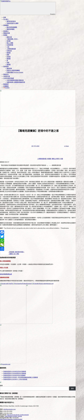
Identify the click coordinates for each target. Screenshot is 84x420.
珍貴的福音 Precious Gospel (15, 72)
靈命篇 (8, 64)
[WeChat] (38, 245)
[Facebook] (38, 232)
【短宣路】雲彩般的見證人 (16, 252)
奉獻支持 (6, 74)
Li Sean (66, 146)
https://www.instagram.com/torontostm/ (11, 419)
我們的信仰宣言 (11, 21)
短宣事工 (6, 31)
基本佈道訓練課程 (12, 27)
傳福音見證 (6, 33)
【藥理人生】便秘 (14, 254)
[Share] (38, 249)
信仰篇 (8, 41)
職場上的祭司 (56, 158)
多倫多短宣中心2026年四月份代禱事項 (14, 373)
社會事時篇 (10, 45)
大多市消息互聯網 (8, 78)
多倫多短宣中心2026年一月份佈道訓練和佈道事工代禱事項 (20, 377)
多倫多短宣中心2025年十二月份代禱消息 (15, 379)
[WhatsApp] (38, 241)
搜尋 (1, 385)
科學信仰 (9, 50)
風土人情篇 (10, 43)
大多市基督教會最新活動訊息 (15, 80)
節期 (8, 54)
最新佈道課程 (10, 29)
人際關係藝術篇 (11, 49)
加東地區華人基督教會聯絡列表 (16, 82)
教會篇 (8, 52)
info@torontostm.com (9, 409)
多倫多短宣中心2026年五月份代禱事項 (14, 371)
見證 (8, 62)
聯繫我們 (6, 84)
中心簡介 (6, 19)
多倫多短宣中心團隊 (12, 23)
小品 (8, 47)
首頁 (4, 17)
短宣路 (8, 56)
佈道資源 (6, 66)
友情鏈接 (6, 86)
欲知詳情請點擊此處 (6, 274)
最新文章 (9, 37)
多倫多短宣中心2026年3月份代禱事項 (14, 375)
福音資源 (9, 68)
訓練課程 (6, 25)
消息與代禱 (6, 76)
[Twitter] (38, 236)
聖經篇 (8, 58)
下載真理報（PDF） (12, 39)
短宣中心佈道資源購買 (13, 70)
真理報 (5, 35)
